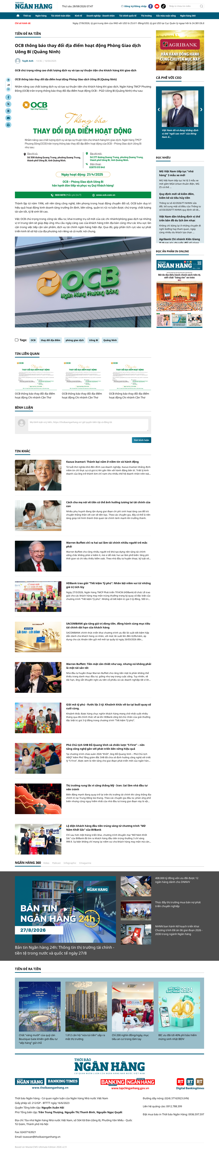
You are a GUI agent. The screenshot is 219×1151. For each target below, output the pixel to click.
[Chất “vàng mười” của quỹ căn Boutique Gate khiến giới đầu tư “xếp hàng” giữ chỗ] (40, 1007)
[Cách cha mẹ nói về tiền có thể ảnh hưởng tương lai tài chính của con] (38, 515)
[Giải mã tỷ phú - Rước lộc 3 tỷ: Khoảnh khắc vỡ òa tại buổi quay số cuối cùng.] (38, 718)
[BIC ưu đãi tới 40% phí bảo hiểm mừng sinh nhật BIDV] (179, 1007)
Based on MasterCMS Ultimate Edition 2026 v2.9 (41, 1146)
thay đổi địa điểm (50, 340)
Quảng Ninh (110, 340)
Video (46, 862)
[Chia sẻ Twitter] (8, 104)
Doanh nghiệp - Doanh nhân (101, 15)
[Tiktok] (163, 6)
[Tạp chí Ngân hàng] (128, 1084)
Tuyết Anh (27, 60)
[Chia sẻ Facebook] (8, 97)
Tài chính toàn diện (60, 15)
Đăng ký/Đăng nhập (135, 6)
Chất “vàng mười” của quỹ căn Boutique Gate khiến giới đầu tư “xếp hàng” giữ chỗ (38, 1039)
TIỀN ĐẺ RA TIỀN (28, 969)
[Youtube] (157, 6)
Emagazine (85, 862)
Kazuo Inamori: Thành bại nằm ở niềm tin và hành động (102, 461)
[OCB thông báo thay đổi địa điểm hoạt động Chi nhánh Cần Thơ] (36, 376)
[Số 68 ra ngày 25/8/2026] (180, 293)
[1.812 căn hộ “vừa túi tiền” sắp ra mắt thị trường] (86, 1007)
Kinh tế (78, 15)
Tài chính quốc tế (127, 15)
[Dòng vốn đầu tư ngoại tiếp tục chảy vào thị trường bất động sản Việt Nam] (180, 108)
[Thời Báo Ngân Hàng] (36, 6)
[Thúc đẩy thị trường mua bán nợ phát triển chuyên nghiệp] (136, 910)
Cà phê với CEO (168, 77)
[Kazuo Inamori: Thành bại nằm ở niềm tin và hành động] (38, 475)
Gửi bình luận (141, 440)
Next (201, 109)
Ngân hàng (40, 15)
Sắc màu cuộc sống (166, 15)
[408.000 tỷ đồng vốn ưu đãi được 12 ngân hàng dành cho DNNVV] (136, 886)
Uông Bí (93, 340)
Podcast (56, 862)
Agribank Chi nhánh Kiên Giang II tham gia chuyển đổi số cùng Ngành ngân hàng (179, 243)
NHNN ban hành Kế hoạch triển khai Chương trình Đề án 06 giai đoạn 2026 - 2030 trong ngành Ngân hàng (178, 930)
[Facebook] (150, 6)
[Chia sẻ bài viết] (8, 118)
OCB (33, 340)
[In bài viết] (8, 125)
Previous (159, 109)
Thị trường (146, 15)
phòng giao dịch (75, 340)
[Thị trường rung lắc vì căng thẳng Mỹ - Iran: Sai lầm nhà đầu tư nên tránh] (38, 799)
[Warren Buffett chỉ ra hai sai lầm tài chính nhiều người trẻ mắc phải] (38, 556)
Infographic (70, 862)
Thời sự (27, 15)
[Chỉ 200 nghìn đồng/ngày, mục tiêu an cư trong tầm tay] (133, 1007)
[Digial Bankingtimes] (190, 1084)
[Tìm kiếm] (201, 6)
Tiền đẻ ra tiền (28, 33)
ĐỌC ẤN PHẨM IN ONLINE (172, 251)
